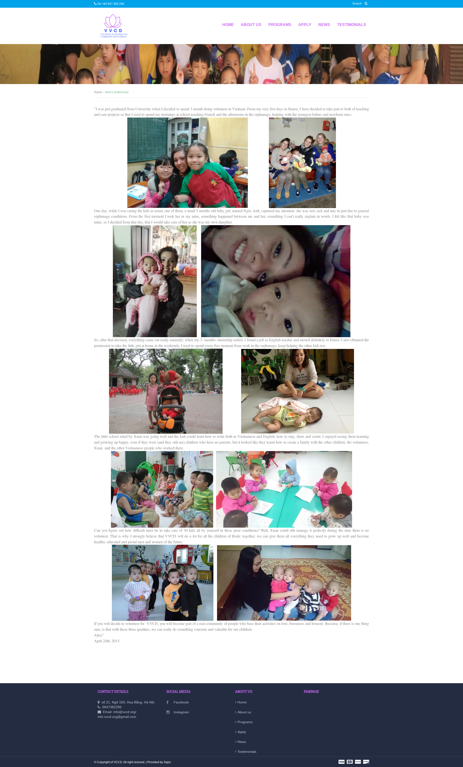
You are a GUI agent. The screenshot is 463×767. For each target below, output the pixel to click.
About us (251, 25)
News (324, 25)
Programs (279, 25)
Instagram (181, 712)
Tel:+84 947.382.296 (110, 4)
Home (228, 25)
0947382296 (112, 707)
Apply (304, 25)
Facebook (181, 702)
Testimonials (351, 25)
